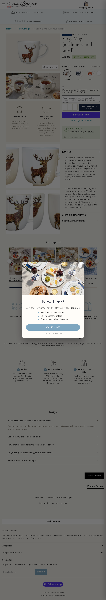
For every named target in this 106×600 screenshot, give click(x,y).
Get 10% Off (53, 327)
